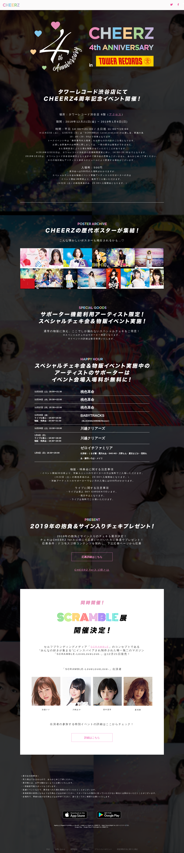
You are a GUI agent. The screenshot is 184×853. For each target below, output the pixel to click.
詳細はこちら (92, 737)
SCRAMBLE (100, 646)
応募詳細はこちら (92, 556)
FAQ (48, 849)
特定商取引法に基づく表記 (127, 849)
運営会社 (73, 849)
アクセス (115, 114)
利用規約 (86, 849)
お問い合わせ (60, 849)
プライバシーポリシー (103, 849)
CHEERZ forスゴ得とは (92, 569)
